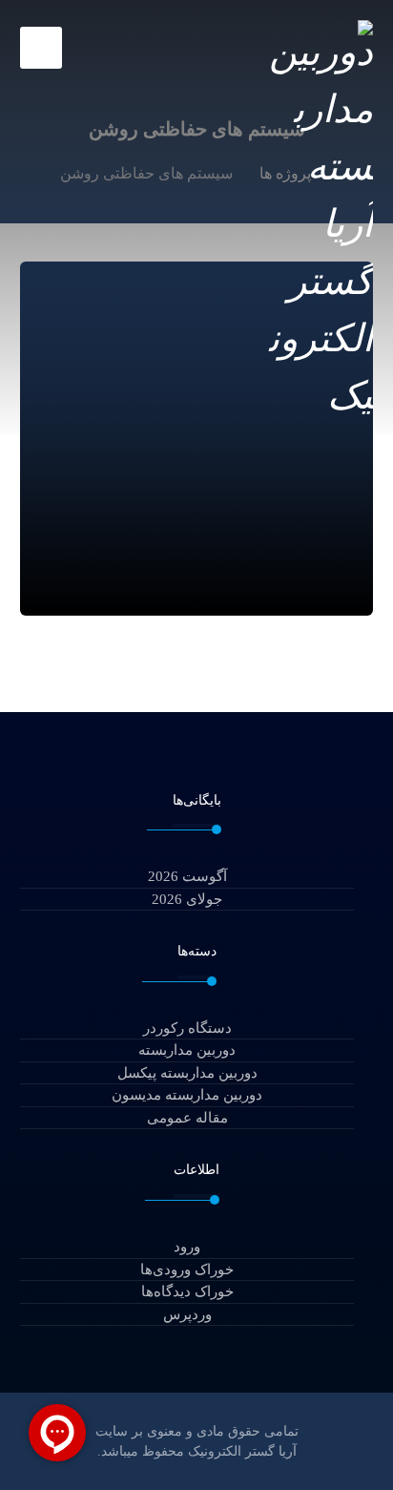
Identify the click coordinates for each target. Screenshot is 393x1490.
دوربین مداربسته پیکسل (187, 1073)
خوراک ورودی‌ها (187, 1269)
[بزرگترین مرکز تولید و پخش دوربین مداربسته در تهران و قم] (318, 220)
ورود (187, 1246)
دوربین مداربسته (187, 1050)
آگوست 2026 (187, 876)
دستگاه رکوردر (187, 1028)
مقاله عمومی (187, 1117)
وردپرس (187, 1314)
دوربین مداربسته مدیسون (187, 1094)
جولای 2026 (187, 899)
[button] (41, 48)
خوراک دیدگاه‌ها (187, 1291)
